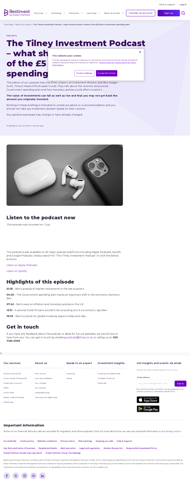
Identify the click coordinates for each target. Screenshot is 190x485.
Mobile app (9, 402)
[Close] (140, 52)
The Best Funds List (106, 378)
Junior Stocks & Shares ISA (15, 378)
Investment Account (13, 383)
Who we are (40, 373)
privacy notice (173, 431)
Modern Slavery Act (113, 448)
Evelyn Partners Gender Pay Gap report (23, 453)
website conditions (145, 391)
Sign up (168, 13)
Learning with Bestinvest (46, 397)
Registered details (48, 448)
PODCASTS (12, 36)
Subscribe (102, 383)
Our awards (40, 388)
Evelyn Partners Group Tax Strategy (63, 453)
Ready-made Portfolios (14, 397)
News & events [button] (112, 13)
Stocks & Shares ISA (12, 373)
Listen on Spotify (17, 271)
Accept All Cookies (107, 73)
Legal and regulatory (89, 448)
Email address (143, 377)
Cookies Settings (84, 73)
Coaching (70, 373)
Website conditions (47, 441)
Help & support (167, 4)
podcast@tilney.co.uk (79, 337)
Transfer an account (141, 13)
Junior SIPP (9, 392)
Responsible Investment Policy (141, 448)
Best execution (68, 448)
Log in (183, 4)
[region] (96, 64)
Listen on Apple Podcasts (22, 265)
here (145, 464)
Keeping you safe (104, 441)
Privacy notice (68, 441)
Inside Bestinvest (42, 392)
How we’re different (43, 378)
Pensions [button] (74, 13)
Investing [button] (56, 13)
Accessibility (10, 441)
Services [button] (39, 13)
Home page (8, 24)
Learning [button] (91, 13)
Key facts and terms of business (19, 448)
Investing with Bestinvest (109, 373)
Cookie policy (27, 441)
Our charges (40, 383)
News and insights (23, 24)
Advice (69, 378)
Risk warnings (85, 441)
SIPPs (6, 388)
